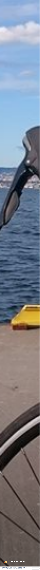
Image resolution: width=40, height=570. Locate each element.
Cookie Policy (20, 568)
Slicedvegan (18, 561)
